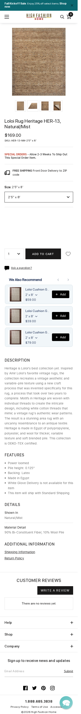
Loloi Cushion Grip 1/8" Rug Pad (37, 311)
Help (8, 623)
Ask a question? (21, 268)
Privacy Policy (20, 706)
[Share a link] (7, 268)
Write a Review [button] (55, 590)
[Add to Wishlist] (68, 254)
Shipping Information (19, 552)
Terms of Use (39, 706)
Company (12, 646)
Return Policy (14, 558)
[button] (20, 106)
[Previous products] (58, 280)
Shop (8, 634)
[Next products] (68, 280)
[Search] (62, 17)
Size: (13, 187)
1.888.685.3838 (39, 701)
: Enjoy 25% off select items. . (35, 5)
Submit (68, 671)
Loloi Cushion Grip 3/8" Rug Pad (37, 332)
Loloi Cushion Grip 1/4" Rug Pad (37, 289)
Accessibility (58, 706)
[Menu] (6, 16)
